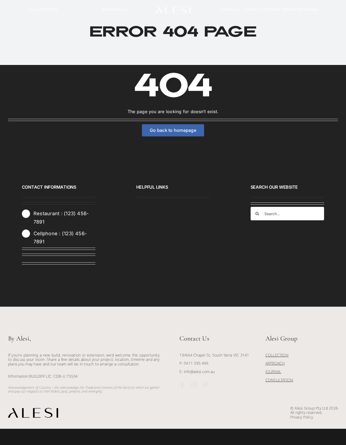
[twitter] (34, 260)
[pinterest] (205, 385)
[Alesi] (173, 9)
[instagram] (43, 260)
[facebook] (24, 260)
